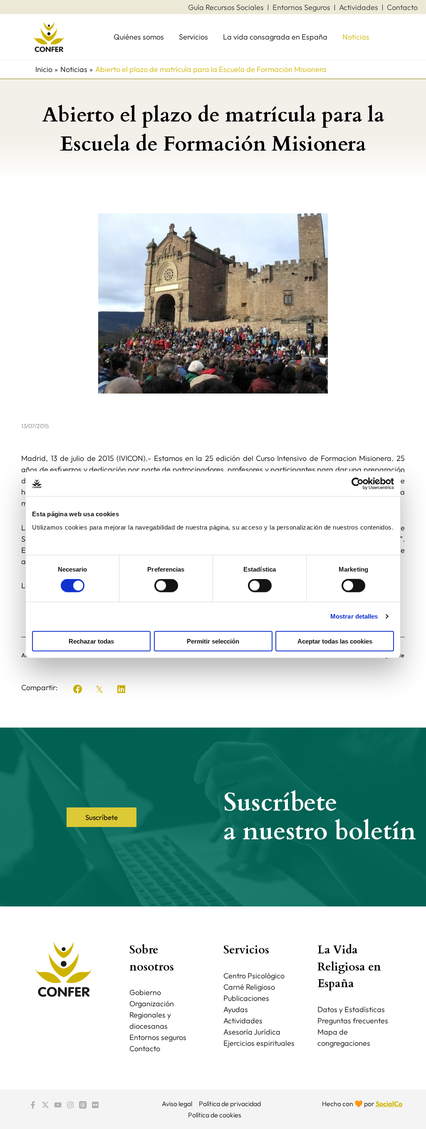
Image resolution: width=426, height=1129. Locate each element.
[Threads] (83, 1105)
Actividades (243, 1020)
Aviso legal (177, 1103)
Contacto (144, 1048)
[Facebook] (33, 1105)
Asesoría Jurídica (251, 1032)
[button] (77, 689)
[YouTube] (58, 1105)
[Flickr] (95, 1105)
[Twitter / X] (45, 1105)
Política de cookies (214, 1115)
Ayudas (235, 1009)
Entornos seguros (157, 1037)
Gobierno (145, 992)
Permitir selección (213, 640)
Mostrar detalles (354, 616)
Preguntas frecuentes (352, 1020)
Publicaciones (246, 998)
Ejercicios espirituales (259, 1043)
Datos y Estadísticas (351, 1009)
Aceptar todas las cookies (334, 640)
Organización (151, 1003)
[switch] (166, 585)
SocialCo (389, 1103)
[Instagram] (70, 1105)
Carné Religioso (249, 987)
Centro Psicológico (254, 975)
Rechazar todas (91, 640)
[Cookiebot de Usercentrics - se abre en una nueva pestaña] (357, 484)
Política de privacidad (230, 1103)
